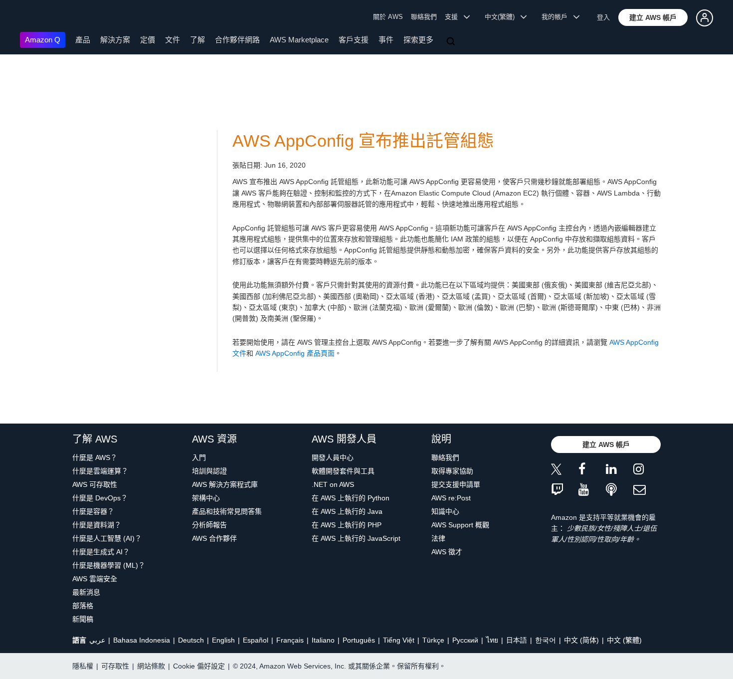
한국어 (545, 640)
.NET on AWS (333, 484)
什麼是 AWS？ (94, 457)
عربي (97, 640)
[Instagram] (647, 470)
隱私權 (82, 666)
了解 (197, 39)
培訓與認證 (209, 471)
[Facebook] (592, 470)
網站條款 (151, 666)
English (223, 640)
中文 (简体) (581, 640)
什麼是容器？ (93, 511)
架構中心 (206, 498)
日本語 (516, 640)
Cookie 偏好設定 (199, 666)
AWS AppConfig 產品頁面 (295, 353)
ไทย (492, 640)
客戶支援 (353, 39)
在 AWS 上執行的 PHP (346, 525)
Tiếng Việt (398, 640)
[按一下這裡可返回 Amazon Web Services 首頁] (34, 17)
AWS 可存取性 (94, 484)
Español (255, 640)
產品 (82, 39)
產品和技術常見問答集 (227, 511)
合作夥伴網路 (237, 39)
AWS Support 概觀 (460, 525)
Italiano (323, 640)
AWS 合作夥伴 (214, 538)
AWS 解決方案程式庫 (225, 484)
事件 (385, 39)
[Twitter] (564, 470)
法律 (438, 538)
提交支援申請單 (455, 484)
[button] (653, 17)
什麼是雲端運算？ (100, 471)
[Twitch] (564, 490)
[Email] (647, 490)
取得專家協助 (452, 471)
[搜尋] (451, 42)
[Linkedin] (619, 470)
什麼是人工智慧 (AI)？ (107, 538)
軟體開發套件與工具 (343, 471)
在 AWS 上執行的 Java (347, 511)
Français (290, 640)
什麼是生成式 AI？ (101, 552)
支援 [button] (454, 16)
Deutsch (191, 640)
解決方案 (115, 39)
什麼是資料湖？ (96, 525)
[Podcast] (619, 490)
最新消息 (86, 592)
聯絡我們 (424, 16)
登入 (603, 17)
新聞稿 (82, 619)
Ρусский (465, 640)
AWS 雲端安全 (94, 579)
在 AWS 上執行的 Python (350, 498)
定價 (147, 39)
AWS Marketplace (299, 39)
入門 (199, 457)
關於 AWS (388, 16)
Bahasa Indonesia (141, 640)
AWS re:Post (451, 498)
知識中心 (445, 511)
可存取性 (115, 666)
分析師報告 (209, 525)
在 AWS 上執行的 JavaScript (356, 538)
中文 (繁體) (624, 640)
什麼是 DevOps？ (100, 498)
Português (359, 640)
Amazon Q (42, 39)
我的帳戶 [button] (557, 16)
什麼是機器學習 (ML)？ (108, 565)
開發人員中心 (333, 457)
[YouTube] (592, 490)
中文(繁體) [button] (503, 16)
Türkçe (433, 640)
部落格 (82, 606)
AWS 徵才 (446, 552)
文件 (172, 39)
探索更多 (418, 39)
